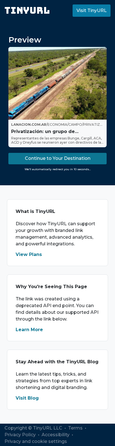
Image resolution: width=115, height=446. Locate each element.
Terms (76, 428)
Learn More (29, 329)
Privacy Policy (20, 434)
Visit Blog (27, 398)
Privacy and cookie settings (35, 441)
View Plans (29, 254)
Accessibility (56, 434)
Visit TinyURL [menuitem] (91, 10)
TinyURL (27, 10)
